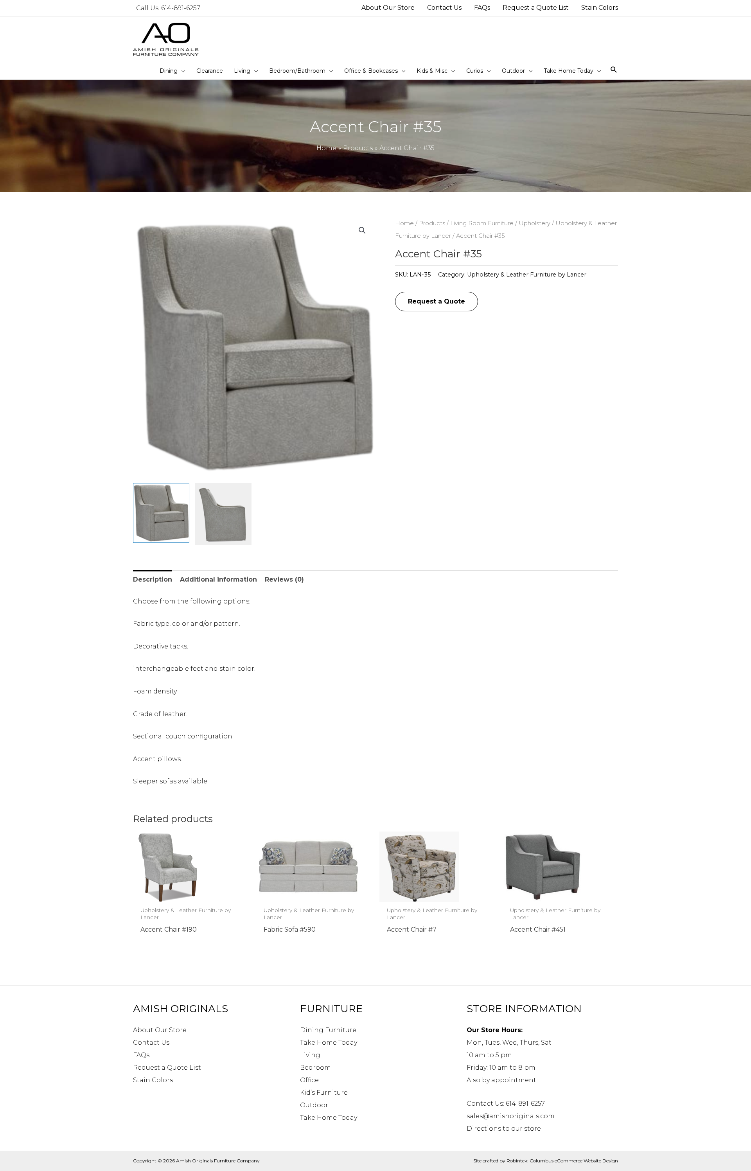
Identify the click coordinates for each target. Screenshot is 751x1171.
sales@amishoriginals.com (511, 1116)
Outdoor (314, 1105)
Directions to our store (504, 1128)
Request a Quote (436, 301)
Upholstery (534, 223)
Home (404, 223)
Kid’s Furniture (324, 1092)
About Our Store (160, 1030)
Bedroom (315, 1067)
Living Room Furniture (482, 223)
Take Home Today (328, 1042)
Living (310, 1055)
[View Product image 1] (161, 513)
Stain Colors (153, 1080)
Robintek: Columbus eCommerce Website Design (562, 1161)
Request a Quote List (167, 1067)
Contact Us (151, 1042)
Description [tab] (152, 579)
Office (309, 1080)
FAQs (141, 1055)
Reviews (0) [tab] (284, 579)
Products (432, 223)
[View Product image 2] (223, 514)
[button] (362, 230)
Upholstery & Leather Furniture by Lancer (526, 274)
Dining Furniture (328, 1030)
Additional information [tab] (218, 579)
